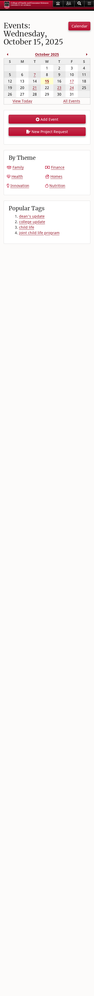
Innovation (19, 185)
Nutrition (57, 185)
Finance (57, 167)
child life (26, 227)
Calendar (79, 26)
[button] (79, 3)
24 (72, 87)
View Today (22, 100)
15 (47, 81)
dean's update (32, 216)
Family (18, 167)
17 (72, 81)
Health (17, 176)
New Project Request (49, 131)
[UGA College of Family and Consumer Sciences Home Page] (26, 5)
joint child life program (39, 232)
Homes (56, 176)
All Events (71, 100)
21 (35, 87)
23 (59, 87)
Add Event (48, 119)
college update (32, 221)
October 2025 (47, 54)
